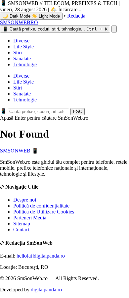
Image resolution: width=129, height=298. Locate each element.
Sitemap (21, 223)
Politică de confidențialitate (41, 206)
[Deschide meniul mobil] (114, 29)
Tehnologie (25, 64)
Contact (21, 229)
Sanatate (22, 58)
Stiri (17, 52)
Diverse (21, 40)
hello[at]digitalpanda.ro (41, 256)
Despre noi (24, 200)
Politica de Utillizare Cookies (43, 211)
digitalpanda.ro (46, 289)
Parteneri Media (29, 217)
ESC (77, 111)
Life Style (23, 46)
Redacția (76, 16)
